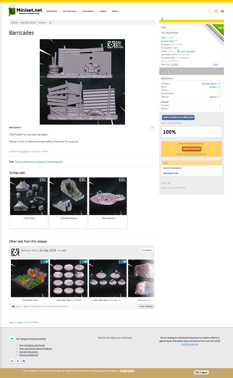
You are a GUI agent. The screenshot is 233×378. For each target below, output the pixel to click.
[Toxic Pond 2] (108, 214)
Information (87, 11)
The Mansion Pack (30, 300)
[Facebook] (17, 363)
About (115, 11)
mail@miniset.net (189, 344)
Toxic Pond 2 (108, 218)
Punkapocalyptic (54, 161)
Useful (103, 11)
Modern (213, 96)
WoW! (216, 64)
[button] (216, 11)
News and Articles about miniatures (35, 348)
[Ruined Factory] (68, 214)
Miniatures (51, 11)
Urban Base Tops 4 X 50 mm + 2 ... (108, 300)
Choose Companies (191, 148)
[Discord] (23, 363)
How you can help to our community (115, 337)
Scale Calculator (187, 51)
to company (147, 250)
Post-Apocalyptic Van (147, 300)
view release (146, 306)
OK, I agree (201, 372)
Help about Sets (170, 173)
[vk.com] (11, 363)
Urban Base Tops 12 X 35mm (68, 300)
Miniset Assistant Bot (28, 355)
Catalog (14, 22)
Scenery (42, 22)
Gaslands (40, 161)
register (20, 322)
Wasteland (29, 161)
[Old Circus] (29, 214)
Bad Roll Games (28, 22)
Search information (172, 168)
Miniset (23, 151)
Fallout (19, 161)
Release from (38, 250)
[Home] (25, 11)
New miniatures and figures (32, 345)
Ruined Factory (69, 218)
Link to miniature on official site (178, 117)
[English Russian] (152, 127)
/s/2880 (174, 64)
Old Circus (29, 218)
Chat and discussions (28, 351)
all (50, 22)
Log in (11, 322)
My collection (69, 11)
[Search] (210, 11)
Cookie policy (127, 370)
